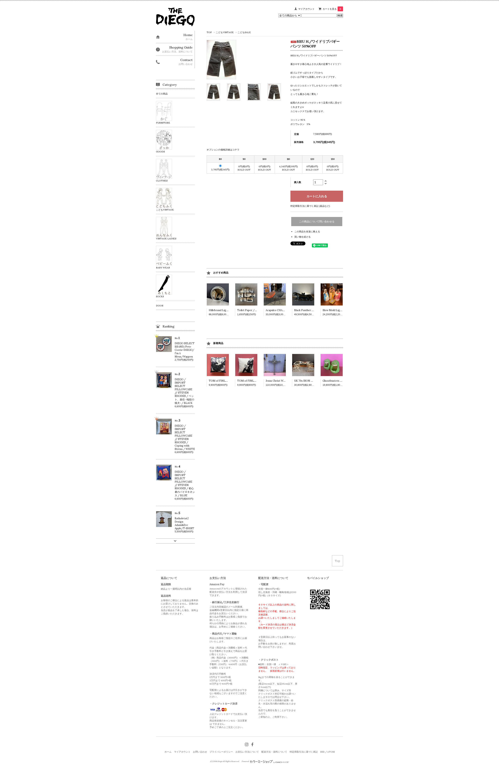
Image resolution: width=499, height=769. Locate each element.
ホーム (168, 751)
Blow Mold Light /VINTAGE (340, 310)
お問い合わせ (200, 751)
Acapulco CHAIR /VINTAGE (282, 310)
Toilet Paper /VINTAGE (251, 310)
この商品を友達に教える (307, 231)
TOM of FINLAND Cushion (225, 380)
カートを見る (332, 8)
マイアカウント (306, 8)
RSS (322, 751)
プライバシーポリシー (221, 751)
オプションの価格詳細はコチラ (223, 149)
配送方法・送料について (274, 751)
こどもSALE (244, 32)
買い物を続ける (302, 236)
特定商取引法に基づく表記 (304, 751)
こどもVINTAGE (225, 32)
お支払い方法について (247, 751)
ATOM (331, 751)
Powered (245, 761)
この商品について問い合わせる (316, 221)
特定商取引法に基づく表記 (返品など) (310, 205)
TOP (209, 32)
